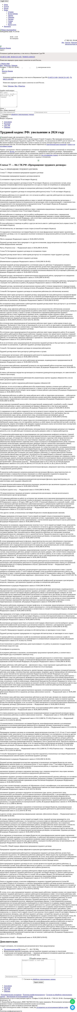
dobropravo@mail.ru (71, 44)
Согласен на (40, 979)
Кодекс (12, 151)
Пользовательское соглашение (11, 995)
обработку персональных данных (22, 114)
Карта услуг (12, 24)
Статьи (10, 21)
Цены (6, 4)
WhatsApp (74, 42)
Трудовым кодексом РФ (12, 949)
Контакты (7, 26)
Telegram (67, 42)
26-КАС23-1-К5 (16, 57)
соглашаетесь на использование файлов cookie (52, 1007)
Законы (10, 15)
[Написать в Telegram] (72, 1007)
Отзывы (11, 12)
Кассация (7, 123)
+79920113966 (5, 64)
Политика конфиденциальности (34, 995)
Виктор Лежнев (5, 48)
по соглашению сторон (49, 155)
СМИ (10, 23)
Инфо (6, 10)
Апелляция (8, 122)
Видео (6, 8)
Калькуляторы (13, 14)
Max (63, 42)
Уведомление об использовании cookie (20, 996)
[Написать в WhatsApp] (72, 1001)
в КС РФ (7, 125)
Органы (10, 19)
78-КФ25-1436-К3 (28, 57)
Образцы (11, 17)
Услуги (6, 6)
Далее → (3, 108)
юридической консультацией (56, 144)
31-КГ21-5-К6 (5, 57)
